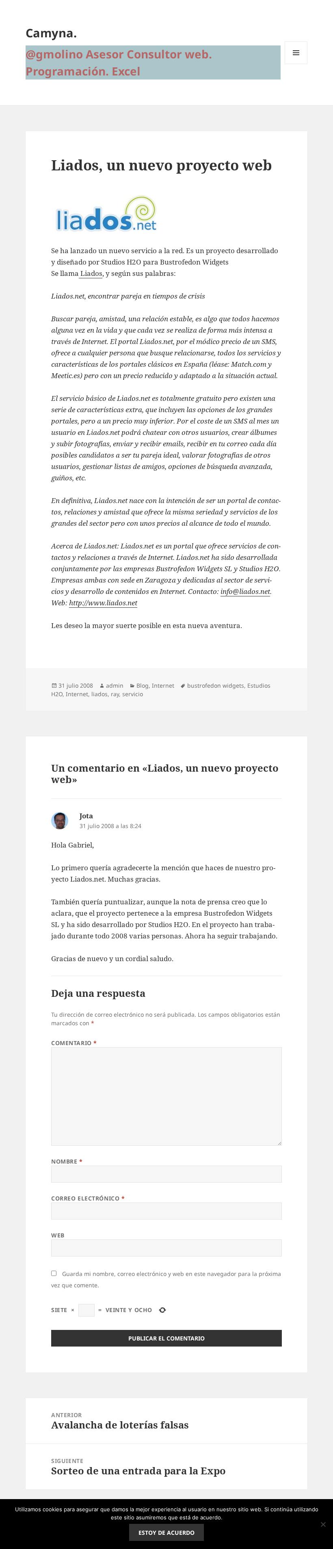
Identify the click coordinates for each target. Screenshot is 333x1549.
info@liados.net (245, 591)
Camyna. (51, 33)
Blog (142, 685)
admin (114, 685)
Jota (86, 815)
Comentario (74, 1043)
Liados (90, 273)
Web (58, 1235)
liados (99, 694)
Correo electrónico (88, 1198)
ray (115, 694)
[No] (323, 1524)
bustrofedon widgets (215, 685)
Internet (163, 685)
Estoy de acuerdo (166, 1532)
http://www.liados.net (103, 602)
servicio (132, 694)
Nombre (66, 1161)
